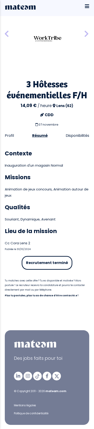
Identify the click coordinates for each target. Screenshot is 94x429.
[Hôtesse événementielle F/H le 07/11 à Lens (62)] (6, 34)
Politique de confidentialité (31, 413)
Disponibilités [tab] (77, 135)
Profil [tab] (9, 135)
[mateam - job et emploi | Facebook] (47, 376)
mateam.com (55, 391)
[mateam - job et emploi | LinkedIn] (18, 376)
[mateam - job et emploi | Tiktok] (37, 376)
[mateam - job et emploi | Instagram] (28, 376)
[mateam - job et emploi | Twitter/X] (56, 376)
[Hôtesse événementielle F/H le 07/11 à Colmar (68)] (86, 34)
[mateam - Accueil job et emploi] (20, 8)
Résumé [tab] (40, 135)
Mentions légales (25, 405)
